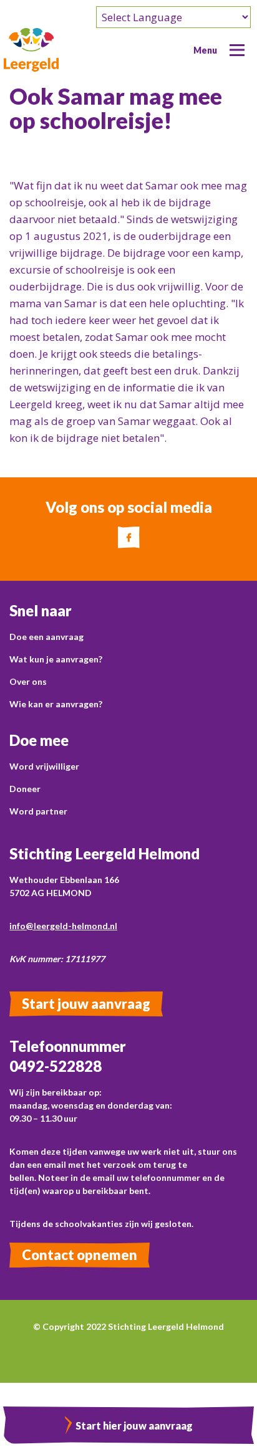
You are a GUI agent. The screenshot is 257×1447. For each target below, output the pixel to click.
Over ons (28, 681)
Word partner (38, 811)
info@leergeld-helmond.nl (63, 925)
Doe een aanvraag (46, 636)
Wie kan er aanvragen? (55, 704)
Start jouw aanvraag (86, 1003)
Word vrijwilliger (44, 766)
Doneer (25, 788)
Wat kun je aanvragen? (55, 659)
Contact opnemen (79, 1254)
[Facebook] (129, 537)
